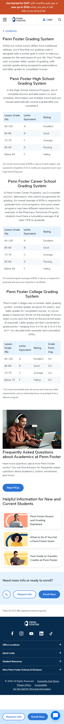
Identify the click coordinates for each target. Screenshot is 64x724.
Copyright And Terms (48, 681)
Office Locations (11, 644)
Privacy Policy (24, 685)
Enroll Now (49, 594)
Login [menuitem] (49, 19)
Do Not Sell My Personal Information (32, 689)
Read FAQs (13, 487)
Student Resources (12, 661)
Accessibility (40, 685)
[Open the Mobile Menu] (5, 19)
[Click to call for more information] (7, 594)
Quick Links (9, 653)
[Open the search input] (59, 19)
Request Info (24, 594)
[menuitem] (19, 19)
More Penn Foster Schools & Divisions (22, 669)
